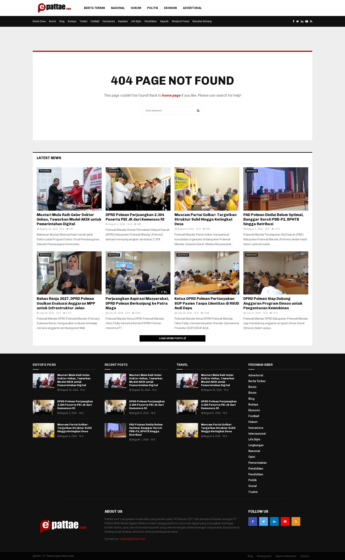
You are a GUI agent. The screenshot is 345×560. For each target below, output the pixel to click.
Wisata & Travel (180, 21)
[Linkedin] (274, 521)
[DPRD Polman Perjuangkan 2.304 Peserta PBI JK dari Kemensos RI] (138, 189)
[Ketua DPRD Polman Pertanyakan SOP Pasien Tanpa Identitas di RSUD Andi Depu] (206, 273)
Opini (251, 456)
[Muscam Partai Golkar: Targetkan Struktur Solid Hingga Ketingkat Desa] (206, 189)
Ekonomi (170, 8)
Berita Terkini (94, 8)
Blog (61, 21)
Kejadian (123, 21)
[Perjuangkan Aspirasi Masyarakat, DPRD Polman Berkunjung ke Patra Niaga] (138, 273)
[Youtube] (285, 521)
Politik (152, 8)
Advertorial (192, 8)
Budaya (72, 21)
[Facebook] (252, 521)
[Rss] (295, 521)
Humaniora (109, 21)
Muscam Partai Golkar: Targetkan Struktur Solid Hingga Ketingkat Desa (205, 219)
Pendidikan (151, 21)
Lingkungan (256, 445)
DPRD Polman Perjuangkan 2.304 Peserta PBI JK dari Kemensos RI (135, 217)
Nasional (118, 8)
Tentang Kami (264, 556)
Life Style (136, 21)
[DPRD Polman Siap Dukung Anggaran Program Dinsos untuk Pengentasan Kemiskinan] (275, 273)
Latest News (49, 158)
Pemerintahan (257, 462)
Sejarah (164, 21)
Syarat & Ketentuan (286, 556)
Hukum (136, 8)
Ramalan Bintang (202, 21)
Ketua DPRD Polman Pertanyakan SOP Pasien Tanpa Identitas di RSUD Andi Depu (206, 303)
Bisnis (52, 21)
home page (171, 95)
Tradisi (83, 21)
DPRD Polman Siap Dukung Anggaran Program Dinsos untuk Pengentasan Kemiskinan (272, 303)
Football (95, 21)
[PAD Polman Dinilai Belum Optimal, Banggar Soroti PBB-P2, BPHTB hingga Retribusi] (275, 189)
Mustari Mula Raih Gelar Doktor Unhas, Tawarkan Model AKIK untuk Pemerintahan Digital (69, 219)
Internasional (257, 433)
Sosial (252, 486)
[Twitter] (263, 521)
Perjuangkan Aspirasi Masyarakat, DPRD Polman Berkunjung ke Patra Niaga (137, 303)
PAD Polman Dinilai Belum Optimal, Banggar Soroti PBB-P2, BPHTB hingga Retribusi (273, 219)
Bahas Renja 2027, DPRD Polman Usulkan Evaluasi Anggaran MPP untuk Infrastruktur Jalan (66, 303)
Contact (304, 556)
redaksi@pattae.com (132, 538)
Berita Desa (39, 21)
